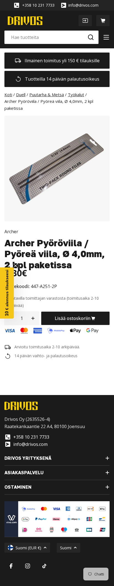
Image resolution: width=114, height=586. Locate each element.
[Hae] (90, 37)
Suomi (65, 547)
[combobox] (51, 37)
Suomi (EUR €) (28, 547)
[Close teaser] (15, 266)
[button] (7, 293)
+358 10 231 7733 (38, 5)
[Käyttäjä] (85, 20)
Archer (11, 232)
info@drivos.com (83, 5)
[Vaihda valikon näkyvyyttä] (106, 37)
